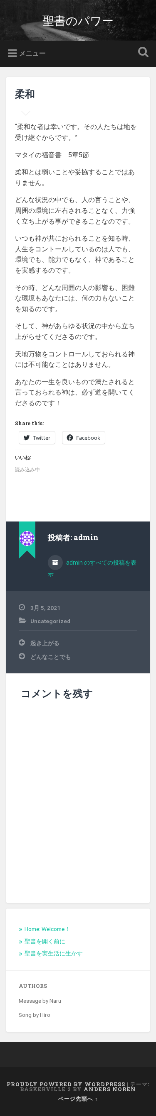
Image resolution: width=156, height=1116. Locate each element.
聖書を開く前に (45, 941)
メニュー (32, 53)
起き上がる (44, 643)
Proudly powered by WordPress (66, 1084)
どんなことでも (50, 656)
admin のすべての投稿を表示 (92, 568)
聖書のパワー (78, 20)
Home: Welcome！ (47, 929)
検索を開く (141, 53)
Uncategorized (50, 621)
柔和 (25, 93)
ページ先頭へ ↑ (78, 1098)
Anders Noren (110, 1089)
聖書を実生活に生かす (54, 953)
